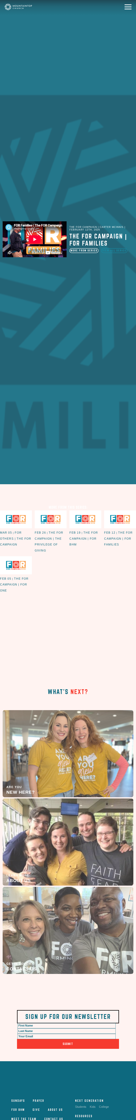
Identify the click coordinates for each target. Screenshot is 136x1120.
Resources (84, 1116)
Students (80, 1106)
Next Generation (89, 1100)
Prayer (38, 1100)
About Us (55, 1109)
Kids (92, 1106)
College (104, 1106)
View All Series (114, 250)
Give (36, 1109)
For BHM (18, 1109)
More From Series (83, 250)
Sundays (18, 1100)
